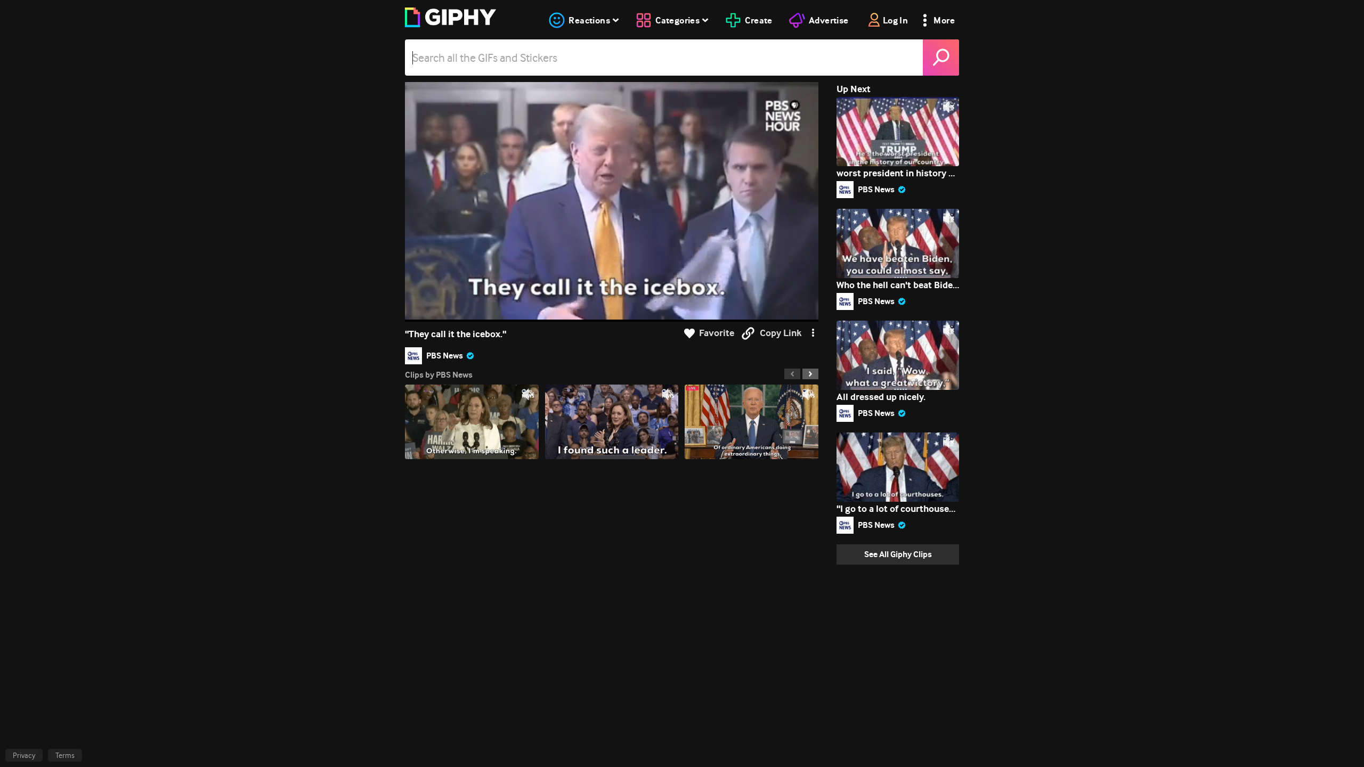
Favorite (716, 333)
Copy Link (780, 333)
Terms (65, 755)
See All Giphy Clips (898, 554)
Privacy (24, 755)
